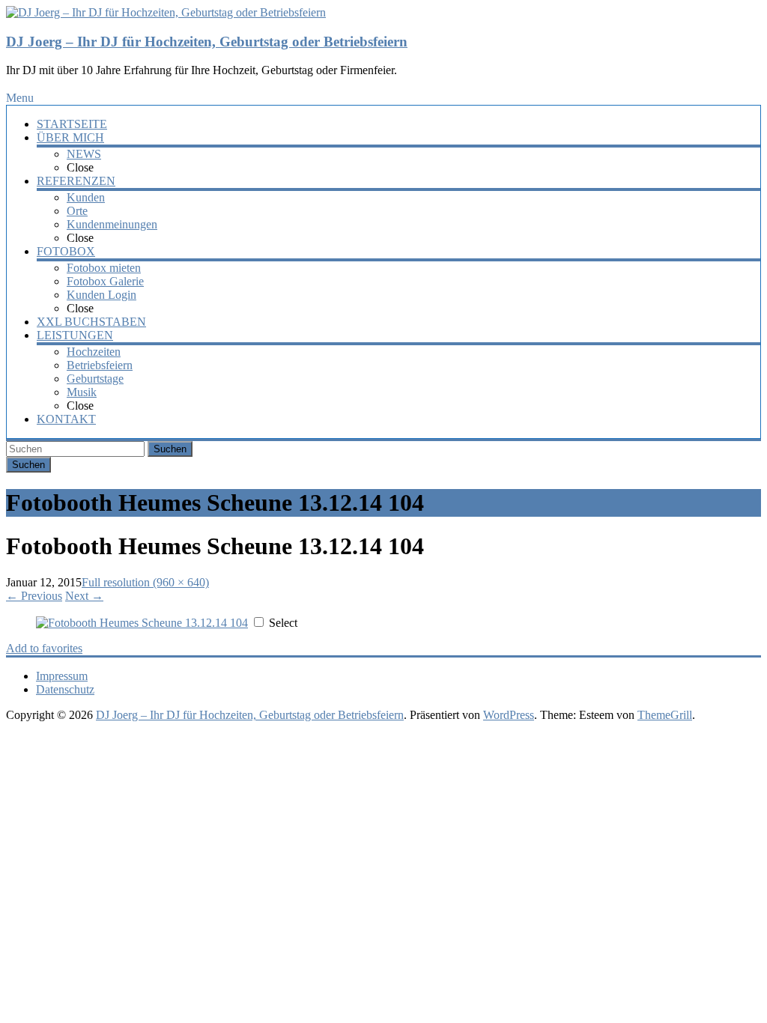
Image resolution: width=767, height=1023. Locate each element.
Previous (34, 595)
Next (84, 595)
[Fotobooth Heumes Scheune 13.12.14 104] (142, 622)
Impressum (62, 676)
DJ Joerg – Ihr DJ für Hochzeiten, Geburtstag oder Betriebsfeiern (206, 41)
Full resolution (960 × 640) (145, 582)
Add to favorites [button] (44, 648)
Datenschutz (65, 689)
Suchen (170, 449)
